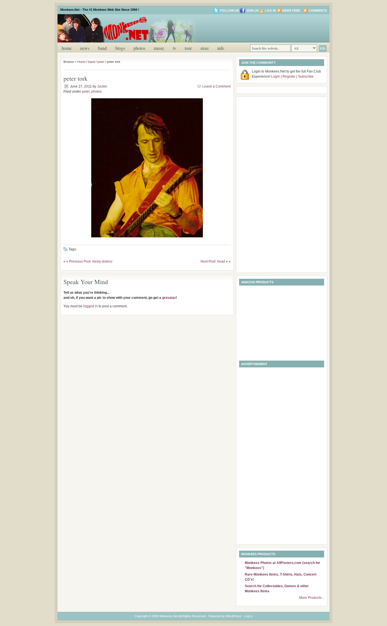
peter (101, 61)
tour (188, 48)
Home (67, 48)
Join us (252, 10)
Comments (318, 10)
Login (275, 76)
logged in (90, 306)
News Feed (291, 10)
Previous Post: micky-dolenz (90, 261)
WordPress (233, 616)
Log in (270, 10)
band (102, 48)
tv (174, 48)
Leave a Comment (216, 86)
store (204, 48)
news (85, 48)
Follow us (229, 10)
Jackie (102, 86)
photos (139, 48)
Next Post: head (213, 261)
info (220, 48)
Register (288, 76)
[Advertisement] (260, 27)
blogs (120, 48)
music (159, 48)
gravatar (169, 298)
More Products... (311, 598)
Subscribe (306, 76)
